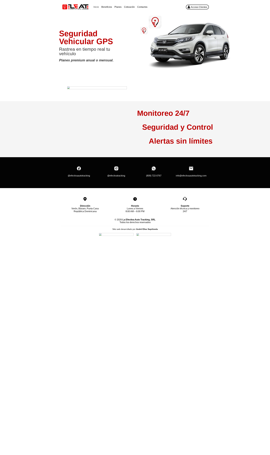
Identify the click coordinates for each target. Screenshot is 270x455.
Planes (118, 7)
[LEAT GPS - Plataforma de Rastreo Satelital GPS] (75, 7)
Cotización (129, 7)
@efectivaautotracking (79, 175)
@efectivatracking (116, 175)
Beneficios (106, 7)
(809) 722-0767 (153, 175)
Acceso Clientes (199, 7)
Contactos (142, 7)
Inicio (96, 7)
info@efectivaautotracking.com (191, 175)
